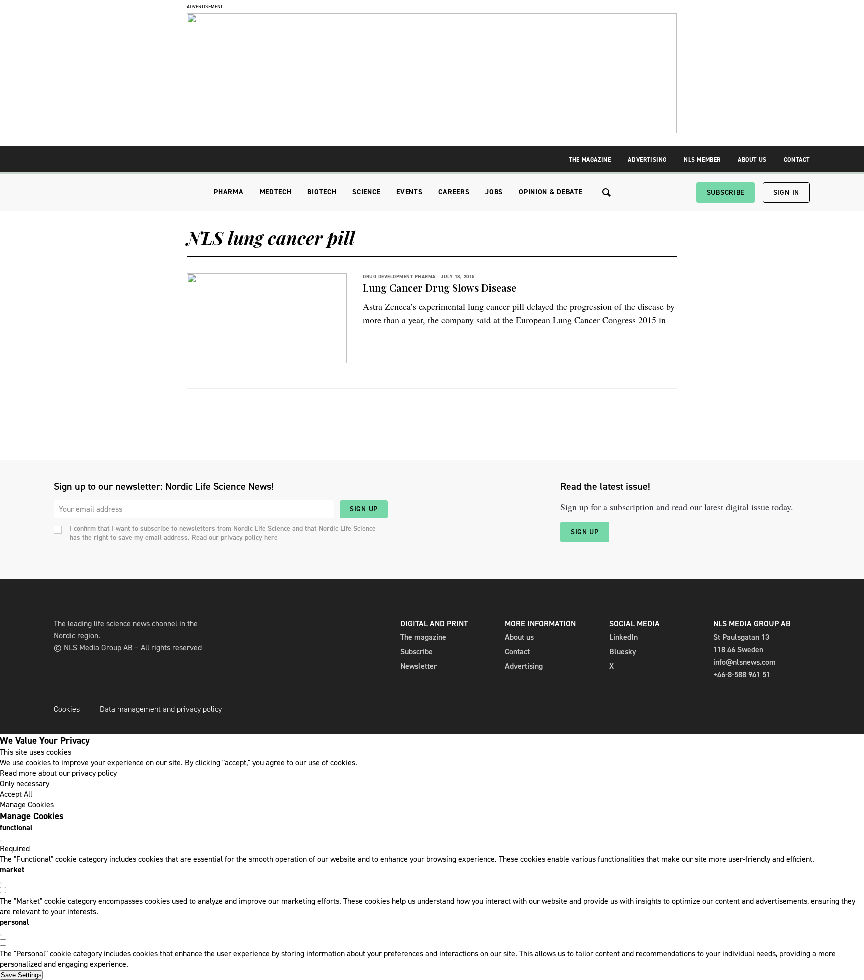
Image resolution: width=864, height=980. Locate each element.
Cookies (67, 709)
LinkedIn (624, 637)
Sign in (787, 192)
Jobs (494, 192)
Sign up (364, 509)
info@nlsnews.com (745, 662)
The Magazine (590, 160)
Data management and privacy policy (161, 709)
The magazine (423, 637)
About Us (752, 160)
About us (519, 637)
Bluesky (623, 651)
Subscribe (725, 192)
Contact (797, 160)
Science (366, 192)
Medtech (276, 192)
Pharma (229, 192)
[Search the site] (606, 192)
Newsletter (418, 666)
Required (15, 848)
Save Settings (21, 975)
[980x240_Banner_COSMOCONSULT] (432, 130)
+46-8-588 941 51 (742, 674)
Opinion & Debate (550, 192)
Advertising (647, 160)
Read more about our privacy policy (58, 773)
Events (409, 192)
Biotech (322, 192)
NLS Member (702, 160)
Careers (454, 192)
